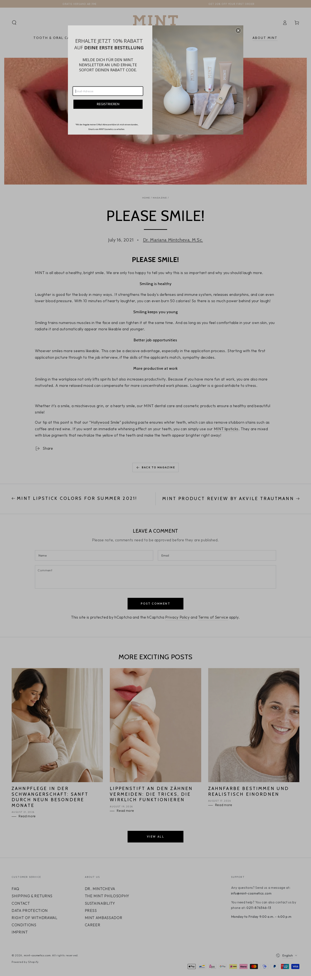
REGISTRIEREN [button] (108, 104)
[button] (238, 30)
